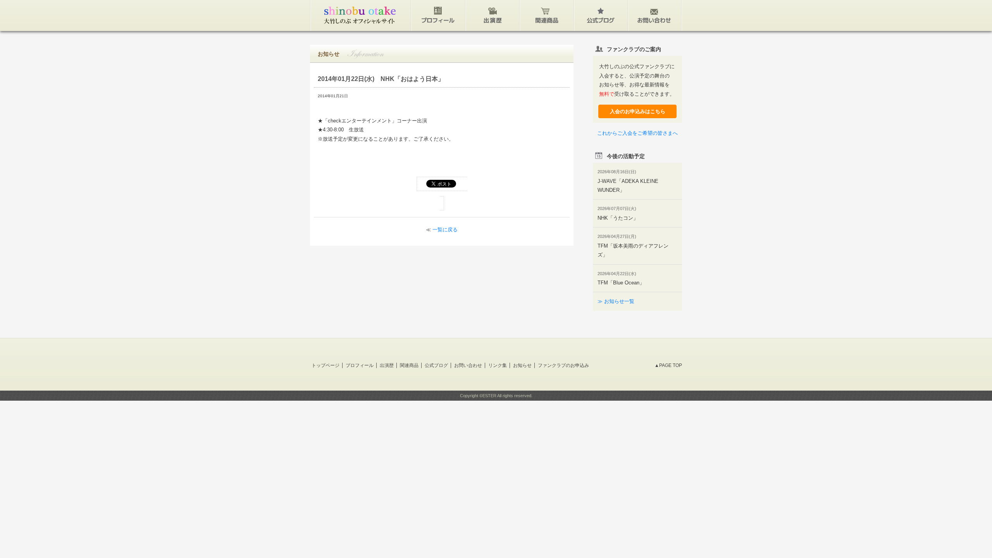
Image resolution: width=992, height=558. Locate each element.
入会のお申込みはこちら (637, 111)
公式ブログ (436, 365)
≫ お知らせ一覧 (616, 301)
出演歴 (387, 365)
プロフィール (360, 365)
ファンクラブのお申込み (563, 365)
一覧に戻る (445, 229)
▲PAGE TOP (668, 365)
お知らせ (522, 365)
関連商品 (409, 365)
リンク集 (497, 365)
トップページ (325, 365)
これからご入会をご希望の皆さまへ (637, 133)
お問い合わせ (468, 365)
